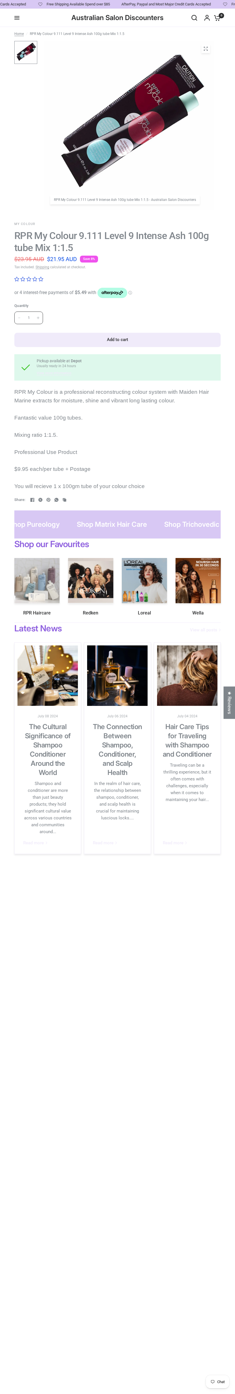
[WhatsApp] (56, 499)
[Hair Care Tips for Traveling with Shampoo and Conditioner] (187, 675)
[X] (40, 499)
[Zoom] (205, 48)
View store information (54, 373)
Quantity (21, 306)
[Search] (194, 18)
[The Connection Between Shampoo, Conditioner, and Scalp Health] (117, 675)
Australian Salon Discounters (117, 17)
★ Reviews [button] (229, 702)
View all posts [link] (203, 630)
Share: (20, 500)
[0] (216, 18)
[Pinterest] (48, 499)
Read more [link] (33, 843)
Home (19, 34)
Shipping (42, 267)
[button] (103, 1340)
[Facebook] (32, 499)
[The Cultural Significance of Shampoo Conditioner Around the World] (47, 675)
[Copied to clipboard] (64, 499)
